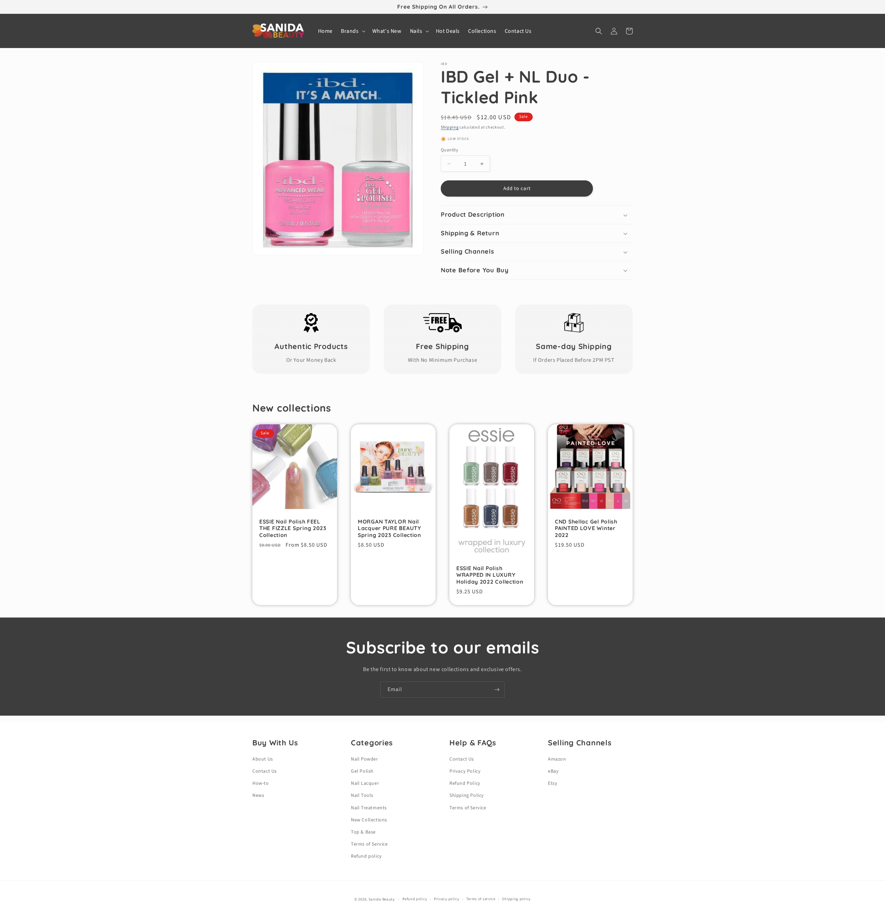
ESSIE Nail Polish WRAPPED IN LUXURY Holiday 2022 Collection (489, 575)
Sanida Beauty (382, 899)
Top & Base (363, 832)
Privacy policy (446, 899)
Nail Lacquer (365, 783)
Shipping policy (516, 899)
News (258, 795)
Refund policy (366, 856)
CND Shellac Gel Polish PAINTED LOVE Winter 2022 (586, 528)
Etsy (552, 783)
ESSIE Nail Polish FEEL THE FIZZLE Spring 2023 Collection (292, 528)
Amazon (557, 759)
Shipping (450, 127)
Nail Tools (362, 795)
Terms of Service (369, 844)
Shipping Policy (466, 795)
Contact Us (264, 771)
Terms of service (480, 899)
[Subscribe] (496, 689)
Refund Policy (465, 783)
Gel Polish (362, 771)
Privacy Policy (465, 771)
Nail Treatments (369, 807)
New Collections (369, 820)
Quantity (449, 150)
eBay (553, 771)
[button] (352, 31)
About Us (262, 759)
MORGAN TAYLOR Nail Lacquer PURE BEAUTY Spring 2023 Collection (389, 528)
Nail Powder (364, 759)
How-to (260, 783)
